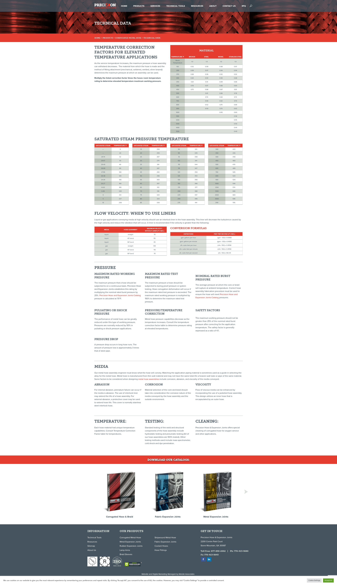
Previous (91, 492)
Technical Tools (94, 537)
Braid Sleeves (126, 554)
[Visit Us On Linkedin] (209, 561)
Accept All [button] (328, 580)
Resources (92, 541)
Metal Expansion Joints (130, 541)
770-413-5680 (241, 551)
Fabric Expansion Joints (165, 541)
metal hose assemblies (148, 379)
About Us (91, 550)
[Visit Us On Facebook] (203, 561)
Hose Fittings (161, 550)
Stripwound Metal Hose (165, 537)
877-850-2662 (218, 551)
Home (97, 38)
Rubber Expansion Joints (131, 546)
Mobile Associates (186, 574)
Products (108, 38)
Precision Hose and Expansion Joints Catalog (120, 295)
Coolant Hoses (161, 546)
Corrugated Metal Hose (128, 38)
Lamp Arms (125, 550)
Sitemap (91, 546)
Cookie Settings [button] (314, 580)
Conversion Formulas (188, 228)
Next (246, 492)
